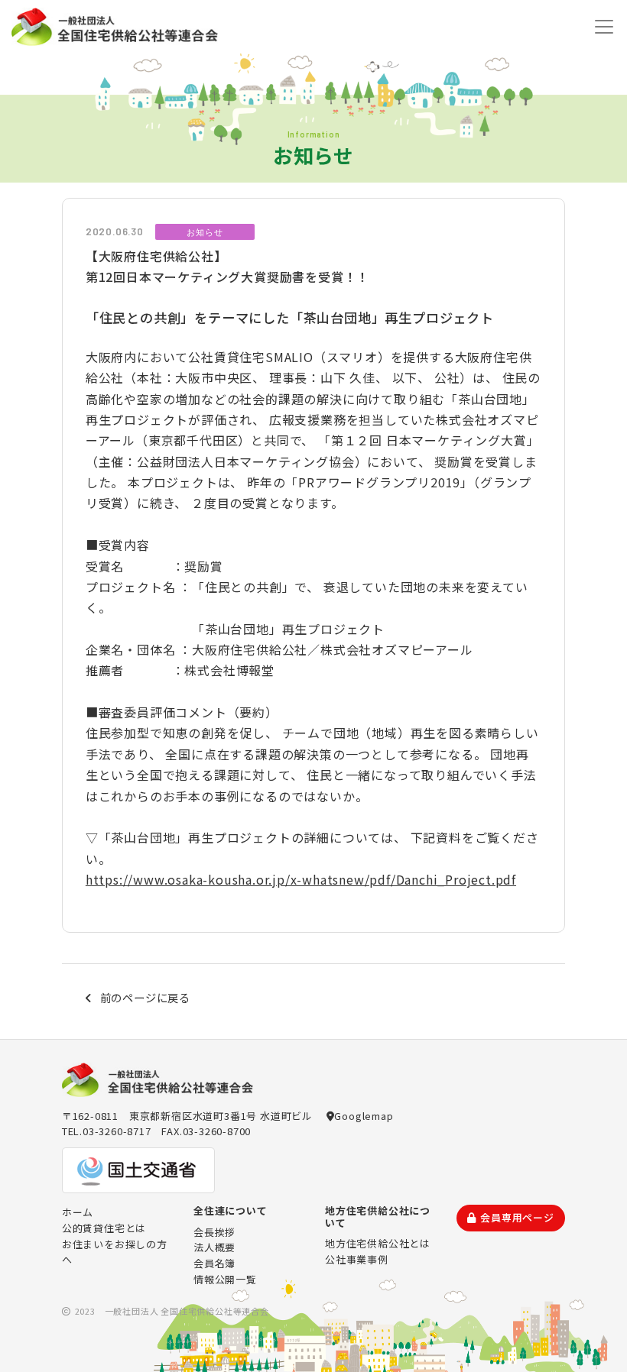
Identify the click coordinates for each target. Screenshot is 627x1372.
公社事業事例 (356, 1259)
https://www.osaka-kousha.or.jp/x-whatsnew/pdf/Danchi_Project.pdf (301, 879)
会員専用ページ (517, 1217)
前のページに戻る (145, 997)
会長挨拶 (214, 1232)
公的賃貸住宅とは (104, 1228)
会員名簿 (214, 1263)
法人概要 (214, 1247)
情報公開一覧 (225, 1279)
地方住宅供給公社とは (377, 1243)
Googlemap (363, 1115)
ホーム (77, 1212)
